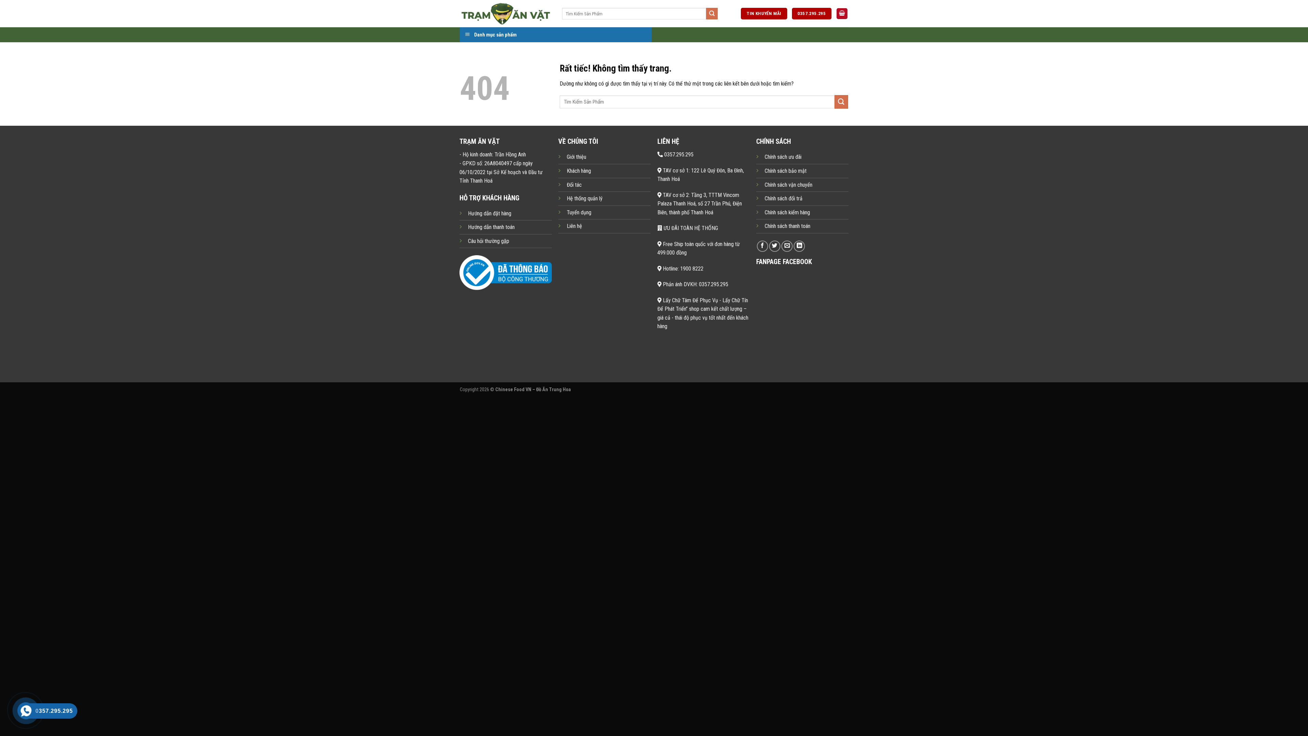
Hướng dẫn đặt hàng (489, 213)
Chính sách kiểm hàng (787, 212)
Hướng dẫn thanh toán (491, 227)
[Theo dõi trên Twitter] (774, 246)
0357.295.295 (678, 154)
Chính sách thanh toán (787, 226)
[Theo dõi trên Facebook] (762, 246)
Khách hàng (579, 171)
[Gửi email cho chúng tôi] (787, 246)
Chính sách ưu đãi (783, 157)
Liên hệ (574, 226)
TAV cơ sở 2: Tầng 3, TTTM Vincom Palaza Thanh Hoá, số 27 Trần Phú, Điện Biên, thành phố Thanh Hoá (699, 204)
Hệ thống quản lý (585, 198)
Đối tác (574, 185)
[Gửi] (712, 13)
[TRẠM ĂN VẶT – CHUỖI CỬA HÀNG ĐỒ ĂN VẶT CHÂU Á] (506, 13)
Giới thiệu (576, 157)
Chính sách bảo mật (786, 171)
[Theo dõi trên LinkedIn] (799, 246)
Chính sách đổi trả (784, 198)
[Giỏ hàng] (842, 13)
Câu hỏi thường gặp (488, 241)
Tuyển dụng (579, 212)
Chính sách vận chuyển (788, 185)
